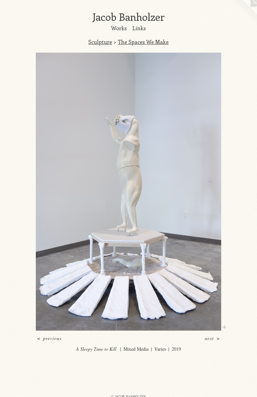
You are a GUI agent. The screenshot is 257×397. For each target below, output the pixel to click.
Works (119, 28)
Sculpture (100, 41)
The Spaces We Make (143, 41)
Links (139, 28)
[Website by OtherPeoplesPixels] (243, 13)
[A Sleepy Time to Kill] (128, 192)
